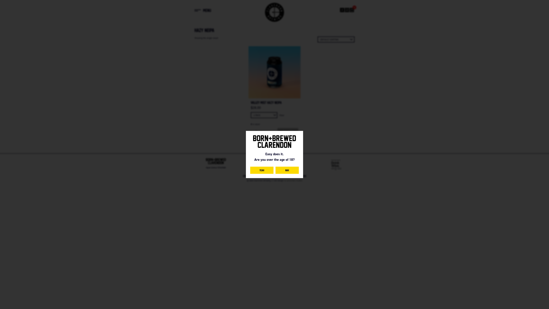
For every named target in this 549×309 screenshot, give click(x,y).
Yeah (261, 170)
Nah (287, 170)
